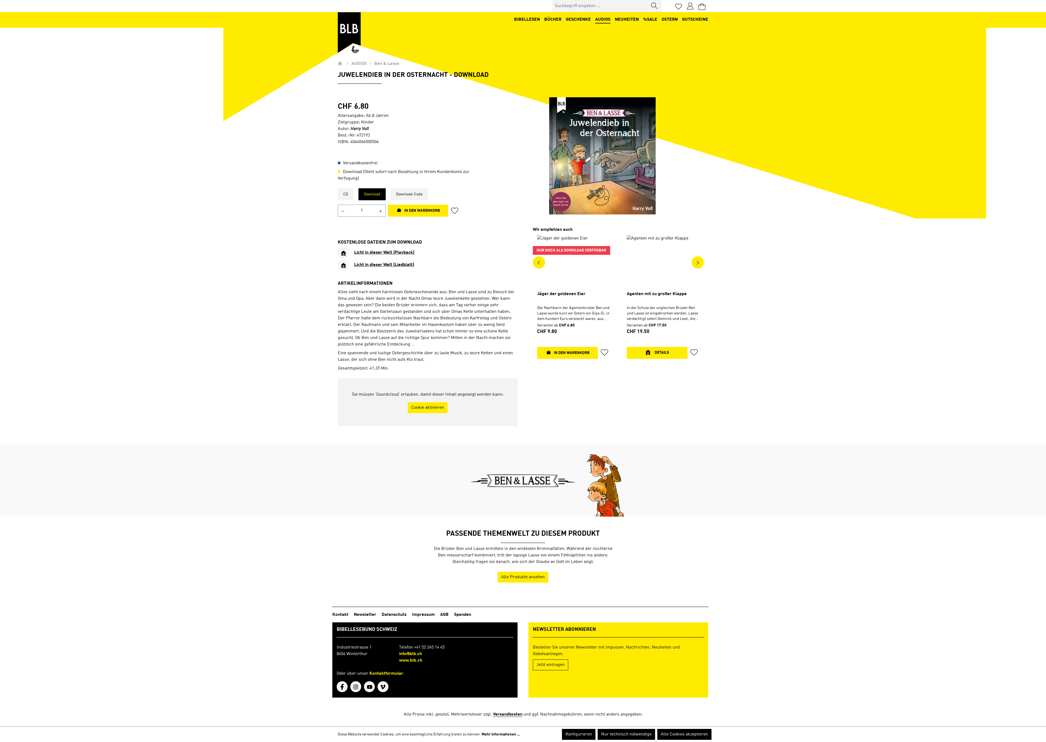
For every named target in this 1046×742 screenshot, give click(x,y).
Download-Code (409, 194)
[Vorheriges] (539, 262)
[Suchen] (654, 6)
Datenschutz (395, 615)
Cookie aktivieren (427, 407)
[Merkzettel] (678, 6)
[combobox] (600, 6)
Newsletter (365, 615)
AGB (445, 615)
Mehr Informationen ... (501, 734)
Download (372, 194)
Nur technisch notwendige (626, 734)
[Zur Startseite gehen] (349, 33)
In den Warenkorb (421, 211)
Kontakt (340, 615)
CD (345, 194)
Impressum (424, 615)
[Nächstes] (698, 262)
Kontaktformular (386, 673)
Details (661, 353)
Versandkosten (507, 714)
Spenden (462, 615)
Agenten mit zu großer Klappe (657, 294)
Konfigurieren (578, 734)
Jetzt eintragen (550, 665)
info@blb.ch (410, 654)
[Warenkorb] (702, 6)
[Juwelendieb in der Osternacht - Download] (602, 155)
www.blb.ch (410, 660)
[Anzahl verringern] (343, 211)
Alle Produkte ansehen (523, 577)
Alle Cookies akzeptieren (684, 734)
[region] (602, 155)
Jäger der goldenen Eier (561, 294)
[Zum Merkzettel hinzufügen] (456, 211)
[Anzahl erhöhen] (381, 211)
